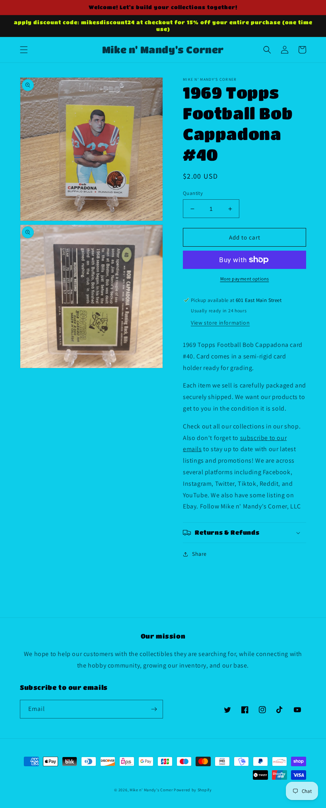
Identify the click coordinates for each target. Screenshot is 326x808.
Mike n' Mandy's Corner (151, 789)
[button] (24, 49)
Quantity (193, 193)
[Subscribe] (154, 709)
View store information (220, 322)
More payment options (244, 279)
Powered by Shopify (193, 789)
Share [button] (199, 553)
